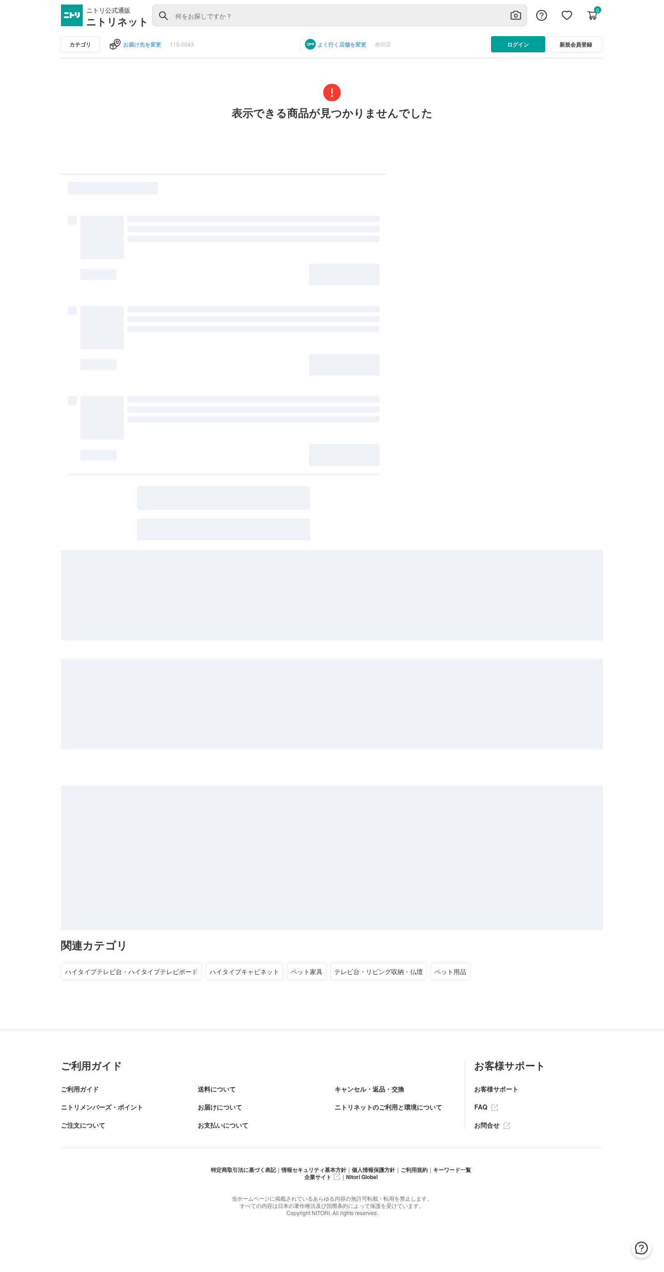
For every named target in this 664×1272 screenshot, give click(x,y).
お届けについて (220, 1106)
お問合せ (487, 1124)
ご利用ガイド (80, 1088)
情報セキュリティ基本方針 (313, 1169)
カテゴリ (80, 44)
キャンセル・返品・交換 (369, 1088)
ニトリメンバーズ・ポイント (102, 1106)
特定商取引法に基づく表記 (243, 1169)
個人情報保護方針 (373, 1169)
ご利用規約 (414, 1169)
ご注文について (83, 1124)
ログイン (518, 44)
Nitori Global (362, 1176)
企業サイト (318, 1176)
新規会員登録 (576, 44)
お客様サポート (496, 1088)
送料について (217, 1088)
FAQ (481, 1106)
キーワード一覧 (452, 1169)
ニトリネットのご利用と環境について (388, 1106)
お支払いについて (223, 1124)
